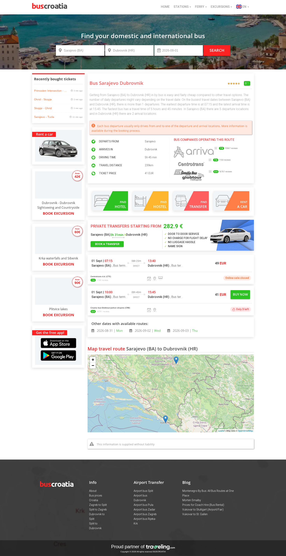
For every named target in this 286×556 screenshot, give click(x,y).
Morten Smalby (191, 500)
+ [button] (93, 359)
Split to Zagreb (98, 509)
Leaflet (221, 430)
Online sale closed (237, 277)
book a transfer (107, 244)
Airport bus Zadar (144, 509)
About (93, 490)
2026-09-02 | (147, 330)
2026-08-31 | (109, 330)
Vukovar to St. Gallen (195, 514)
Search (217, 50)
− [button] (93, 365)
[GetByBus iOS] (58, 338)
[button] (242, 7)
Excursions (220, 7)
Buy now (240, 294)
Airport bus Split (143, 490)
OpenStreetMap (245, 430)
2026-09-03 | (185, 330)
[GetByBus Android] (58, 356)
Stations (181, 7)
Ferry (199, 7)
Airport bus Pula (143, 504)
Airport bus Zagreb (145, 514)
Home (165, 7)
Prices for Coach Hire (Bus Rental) (203, 504)
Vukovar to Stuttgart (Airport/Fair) (203, 509)
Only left (242, 309)
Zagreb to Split (98, 504)
